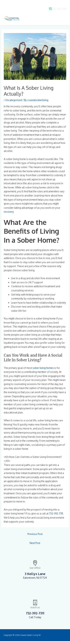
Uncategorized (13, 100)
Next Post (35, 542)
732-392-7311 (56, 513)
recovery (9, 211)
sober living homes (43, 367)
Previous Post (35, 533)
